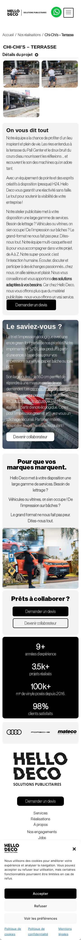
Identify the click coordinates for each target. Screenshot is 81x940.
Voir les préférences (40, 918)
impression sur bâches (50, 230)
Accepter (40, 893)
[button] (74, 849)
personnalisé (31, 395)
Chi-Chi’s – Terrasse (59, 35)
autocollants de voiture (28, 401)
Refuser (40, 906)
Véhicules (43, 224)
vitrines (62, 224)
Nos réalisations (29, 35)
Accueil (8, 35)
